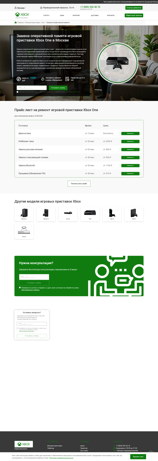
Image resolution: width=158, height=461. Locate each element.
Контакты (110, 15)
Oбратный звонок (134, 15)
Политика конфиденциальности (61, 458)
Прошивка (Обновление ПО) (32, 173)
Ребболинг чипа (26, 141)
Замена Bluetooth (27, 165)
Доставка (95, 15)
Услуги (46, 15)
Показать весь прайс (79, 184)
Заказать (130, 133)
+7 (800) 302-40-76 (90, 7)
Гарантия (76, 15)
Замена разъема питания (31, 149)
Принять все (138, 457)
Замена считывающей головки (33, 157)
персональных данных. (73, 92)
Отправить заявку (58, 88)
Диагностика (25, 133)
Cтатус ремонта (134, 8)
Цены (62, 15)
